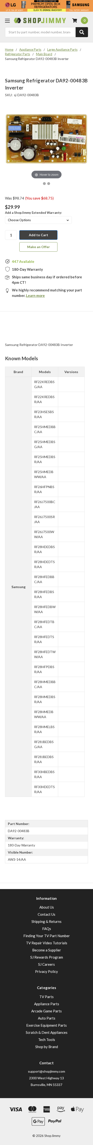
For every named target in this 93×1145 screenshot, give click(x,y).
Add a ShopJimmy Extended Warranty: (33, 213)
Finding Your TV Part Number (46, 936)
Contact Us (46, 914)
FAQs (46, 928)
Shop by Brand (46, 1047)
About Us (46, 907)
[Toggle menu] (7, 20)
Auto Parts (46, 1018)
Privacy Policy (46, 971)
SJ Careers (46, 964)
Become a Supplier (46, 950)
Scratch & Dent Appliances (46, 1032)
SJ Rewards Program (46, 957)
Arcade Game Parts (46, 1011)
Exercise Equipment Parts (46, 1025)
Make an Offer (38, 247)
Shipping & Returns (46, 921)
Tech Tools (46, 1039)
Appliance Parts (46, 1004)
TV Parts (46, 997)
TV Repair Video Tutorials (46, 943)
